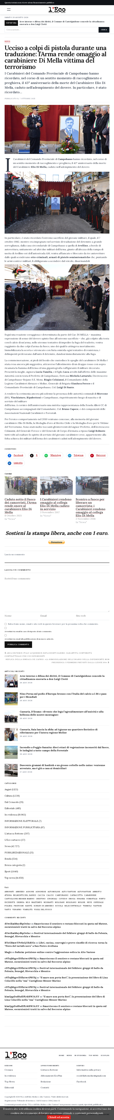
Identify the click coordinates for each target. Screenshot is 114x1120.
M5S (28, 902)
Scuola (8, 858)
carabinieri (90, 895)
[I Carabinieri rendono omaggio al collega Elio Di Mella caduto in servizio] (56, 485)
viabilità (28, 909)
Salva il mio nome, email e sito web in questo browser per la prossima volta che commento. (53, 624)
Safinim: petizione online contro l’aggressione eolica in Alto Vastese (55, 952)
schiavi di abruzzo (44, 906)
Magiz (8, 952)
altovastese (84, 892)
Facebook (81, 1081)
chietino (41, 899)
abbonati (9, 892)
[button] (8, 9)
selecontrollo (72, 906)
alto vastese (69, 892)
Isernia (20, 902)
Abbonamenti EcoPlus (51, 1075)
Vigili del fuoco (43, 909)
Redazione (46, 1081)
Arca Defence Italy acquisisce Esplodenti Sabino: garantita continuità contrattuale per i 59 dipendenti (48, 654)
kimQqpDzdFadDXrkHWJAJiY (22, 996)
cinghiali (52, 899)
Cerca (104, 30)
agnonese (41, 892)
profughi (19, 906)
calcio (50, 895)
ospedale (99, 902)
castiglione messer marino (20, 899)
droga (72, 899)
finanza (81, 899)
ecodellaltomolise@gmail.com (91, 1075)
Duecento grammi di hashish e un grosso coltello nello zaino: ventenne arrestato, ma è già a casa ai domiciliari (62, 767)
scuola (59, 906)
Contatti (45, 1087)
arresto (97, 892)
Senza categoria (13, 865)
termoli (87, 906)
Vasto (8, 909)
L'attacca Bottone (14, 833)
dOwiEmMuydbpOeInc (18, 923)
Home (61, 1055)
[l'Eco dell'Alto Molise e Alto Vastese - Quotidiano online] (57, 10)
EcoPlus (105, 1055)
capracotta (76, 895)
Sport (8, 871)
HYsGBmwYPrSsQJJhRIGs (20, 942)
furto (102, 899)
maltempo (36, 902)
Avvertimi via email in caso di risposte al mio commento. (28, 631)
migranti (48, 902)
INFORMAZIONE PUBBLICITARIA (22, 827)
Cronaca (9, 1070)
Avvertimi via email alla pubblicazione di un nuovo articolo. (29, 639)
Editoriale (10, 808)
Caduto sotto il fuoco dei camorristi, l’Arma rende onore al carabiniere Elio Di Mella (21, 505)
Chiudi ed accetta (58, 1117)
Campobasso (61, 895)
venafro (16, 909)
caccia (41, 895)
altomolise (54, 892)
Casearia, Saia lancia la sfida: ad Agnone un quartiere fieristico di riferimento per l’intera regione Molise (59, 731)
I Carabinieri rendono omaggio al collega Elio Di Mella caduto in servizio (56, 504)
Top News (93, 1055)
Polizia (8, 906)
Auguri (8, 789)
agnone (30, 892)
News (7, 41)
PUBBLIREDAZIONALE (17, 852)
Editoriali (9, 1087)
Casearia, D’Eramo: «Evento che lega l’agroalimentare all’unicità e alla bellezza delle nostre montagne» (61, 713)
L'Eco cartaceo (12, 839)
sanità (28, 906)
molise (82, 902)
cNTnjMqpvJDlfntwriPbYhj (20, 958)
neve (89, 902)
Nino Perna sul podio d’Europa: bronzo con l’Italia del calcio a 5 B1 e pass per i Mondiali (63, 695)
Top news (10, 877)
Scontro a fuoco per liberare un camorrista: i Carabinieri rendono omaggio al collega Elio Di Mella (90, 507)
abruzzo (20, 892)
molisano (71, 902)
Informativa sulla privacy (89, 1070)
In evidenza (11, 814)
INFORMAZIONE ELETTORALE (21, 821)
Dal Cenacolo (12, 802)
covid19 (63, 899)
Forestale (92, 899)
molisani (60, 902)
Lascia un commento (15, 554)
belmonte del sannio (24, 895)
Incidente (10, 902)
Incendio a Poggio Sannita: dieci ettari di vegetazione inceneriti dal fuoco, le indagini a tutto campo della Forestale (64, 749)
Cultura (8, 795)
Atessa (8, 895)
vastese (97, 906)
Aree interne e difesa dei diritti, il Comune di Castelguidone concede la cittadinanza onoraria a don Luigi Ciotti (61, 23)
